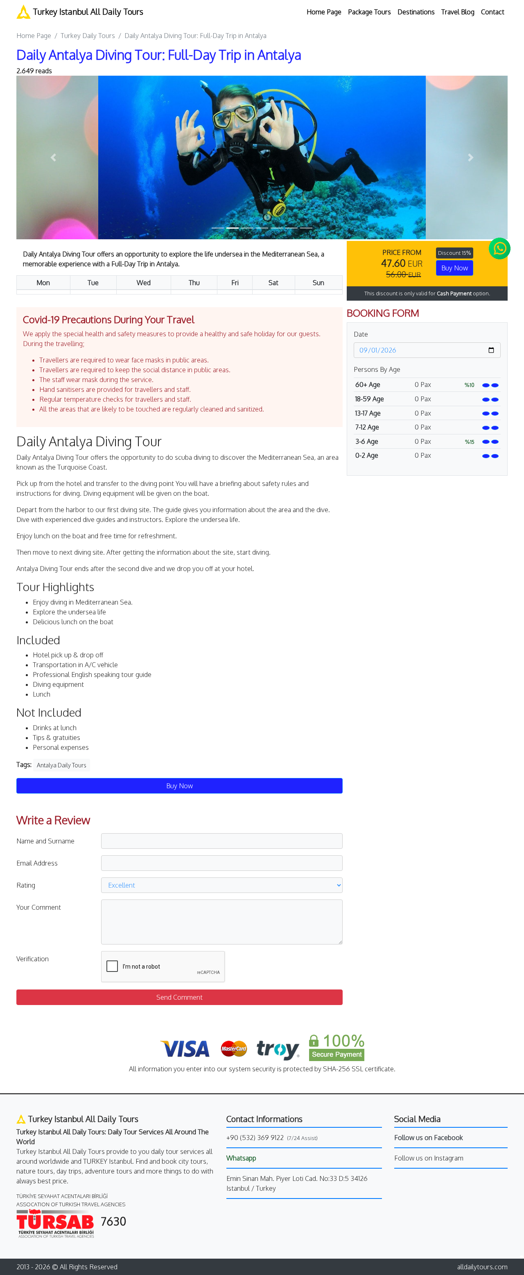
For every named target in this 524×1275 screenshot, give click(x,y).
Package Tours (369, 12)
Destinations (416, 12)
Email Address (37, 863)
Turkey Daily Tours (88, 35)
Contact (492, 12)
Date (361, 334)
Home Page (324, 12)
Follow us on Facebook (428, 1137)
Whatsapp (241, 1158)
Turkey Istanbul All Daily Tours (87, 11)
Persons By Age (377, 369)
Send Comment (179, 997)
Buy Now (454, 268)
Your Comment (38, 907)
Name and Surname (45, 841)
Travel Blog (457, 12)
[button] (53, 157)
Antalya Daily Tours (61, 765)
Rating (25, 885)
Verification (32, 959)
